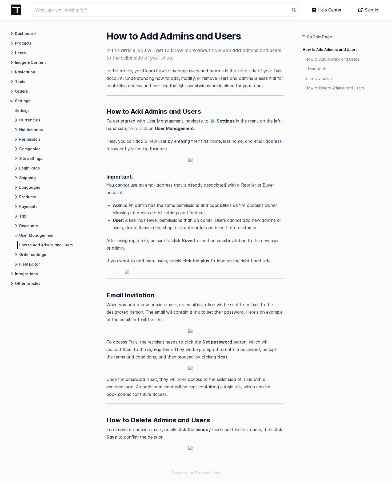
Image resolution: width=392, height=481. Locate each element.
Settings (22, 110)
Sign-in (371, 10)
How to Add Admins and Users (46, 245)
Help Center (329, 10)
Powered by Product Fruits (196, 473)
